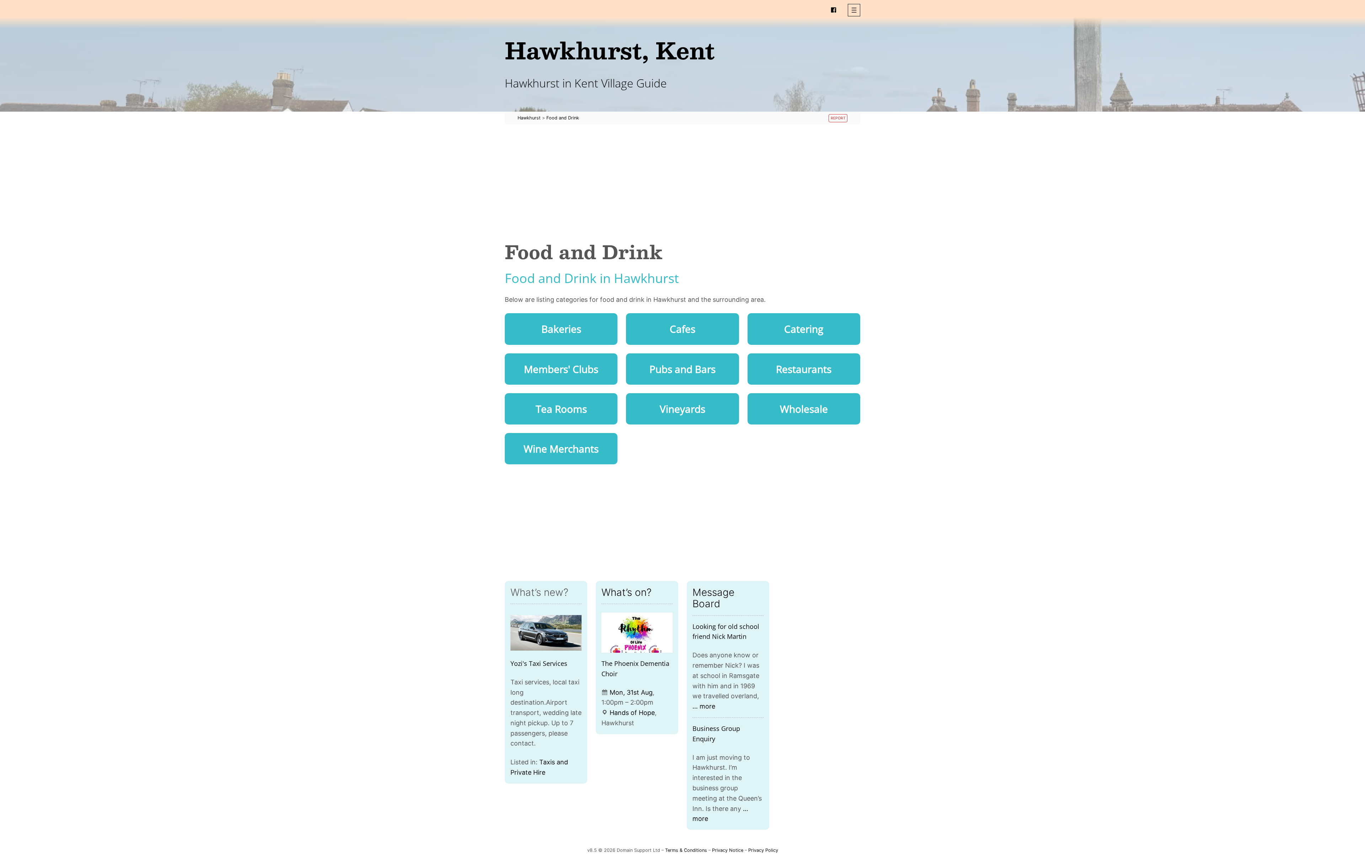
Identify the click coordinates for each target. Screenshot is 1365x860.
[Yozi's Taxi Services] (546, 633)
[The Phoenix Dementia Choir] (637, 633)
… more (703, 706)
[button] (854, 10)
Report (838, 118)
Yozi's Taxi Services (538, 663)
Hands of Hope (632, 712)
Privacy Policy (763, 850)
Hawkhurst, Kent (610, 50)
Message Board (713, 598)
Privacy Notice (727, 850)
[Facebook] (833, 10)
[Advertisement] (682, 183)
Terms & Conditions (686, 850)
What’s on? (626, 592)
